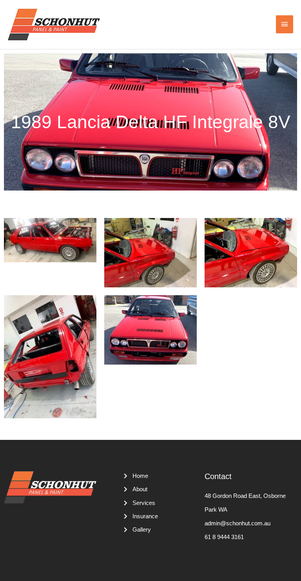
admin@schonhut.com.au (237, 523)
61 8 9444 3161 (224, 537)
